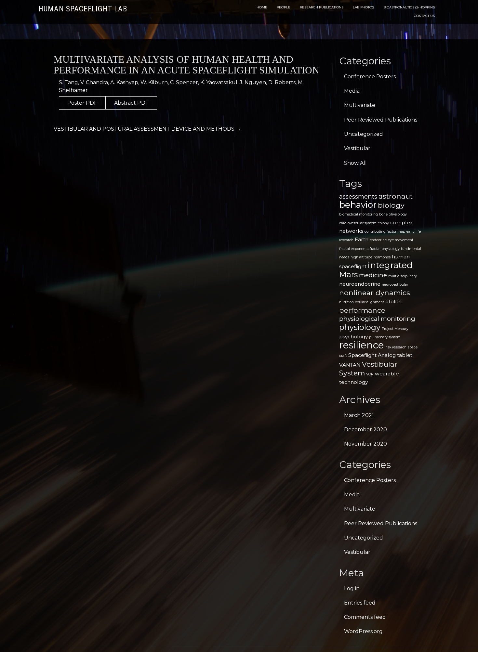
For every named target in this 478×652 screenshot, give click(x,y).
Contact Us (424, 16)
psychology (353, 336)
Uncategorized (363, 134)
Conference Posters (370, 76)
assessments (358, 196)
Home (262, 7)
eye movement (400, 240)
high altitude (361, 257)
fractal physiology (385, 249)
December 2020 (365, 429)
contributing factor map (385, 231)
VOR (370, 374)
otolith (393, 301)
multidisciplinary (402, 276)
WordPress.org (363, 631)
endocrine (378, 240)
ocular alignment (369, 302)
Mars (348, 274)
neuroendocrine (359, 284)
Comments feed (365, 617)
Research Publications (321, 7)
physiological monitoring (377, 318)
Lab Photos (363, 7)
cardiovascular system (358, 223)
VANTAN (350, 365)
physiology (359, 327)
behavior (358, 204)
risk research (395, 347)
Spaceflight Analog (372, 355)
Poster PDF (82, 103)
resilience (361, 345)
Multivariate (359, 105)
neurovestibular (395, 284)
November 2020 (365, 444)
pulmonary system (385, 337)
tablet (404, 355)
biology (391, 205)
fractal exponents (353, 249)
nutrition (346, 302)
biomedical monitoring (358, 214)
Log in (352, 588)
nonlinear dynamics (374, 292)
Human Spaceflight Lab (82, 9)
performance (362, 310)
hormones (382, 257)
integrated (390, 265)
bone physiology (393, 214)
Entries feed (360, 603)
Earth (361, 239)
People (283, 7)
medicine (373, 275)
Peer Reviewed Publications (380, 120)
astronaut (395, 196)
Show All (355, 163)
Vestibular (357, 148)
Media (352, 91)
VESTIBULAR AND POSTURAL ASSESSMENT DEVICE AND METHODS (147, 129)
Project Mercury (395, 329)
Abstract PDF (131, 103)
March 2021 (359, 415)
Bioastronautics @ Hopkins (409, 7)
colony (383, 223)
